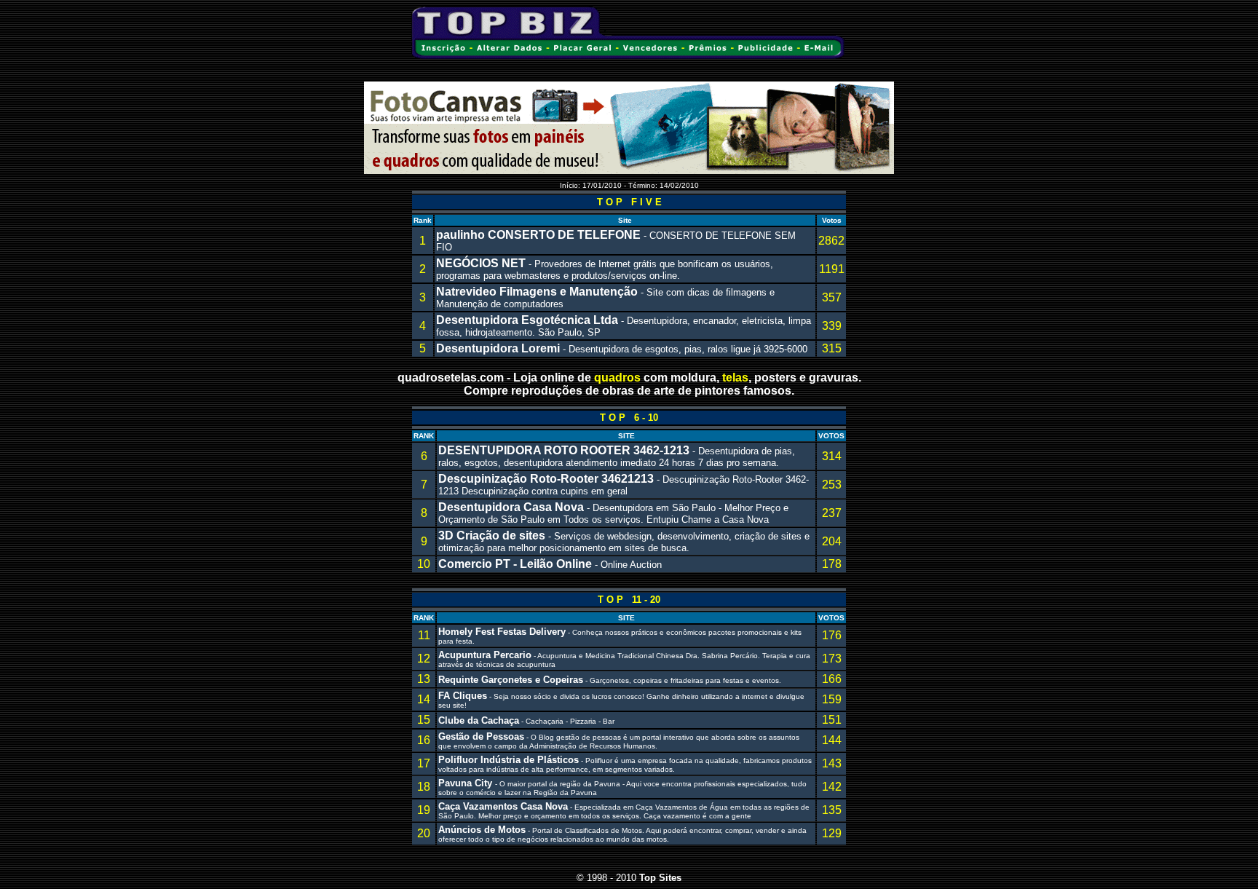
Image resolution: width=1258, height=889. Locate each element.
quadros (617, 377)
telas (735, 377)
